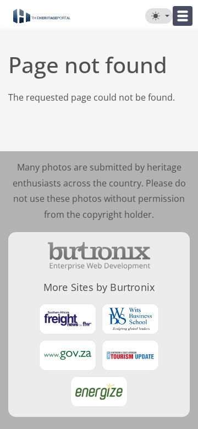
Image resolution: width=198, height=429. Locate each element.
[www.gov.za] (67, 355)
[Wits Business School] (130, 319)
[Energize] (99, 391)
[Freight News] (67, 319)
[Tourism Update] (130, 355)
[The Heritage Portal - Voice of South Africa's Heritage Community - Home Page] (41, 16)
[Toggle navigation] (183, 16)
